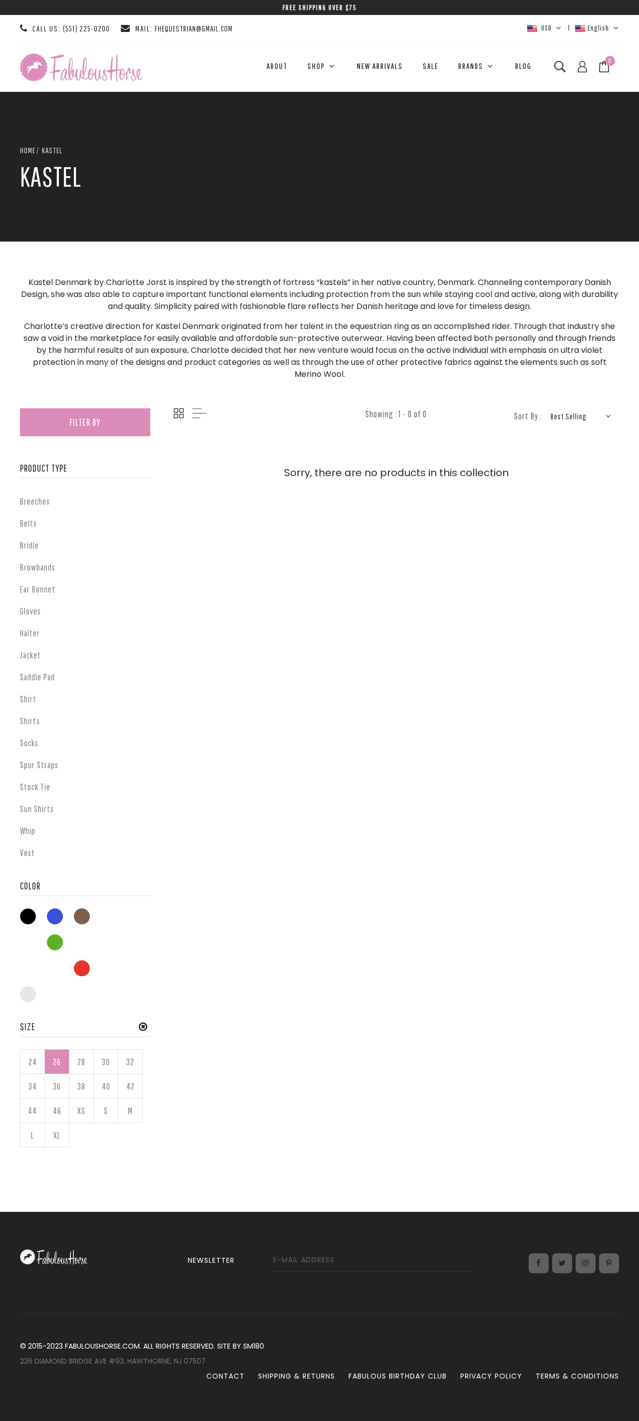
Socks (29, 743)
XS (81, 1111)
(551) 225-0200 (86, 28)
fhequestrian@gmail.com (194, 28)
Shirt (28, 699)
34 (32, 1086)
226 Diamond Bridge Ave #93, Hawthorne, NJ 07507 (113, 1361)
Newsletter (211, 1260)
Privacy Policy (491, 1376)
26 (57, 1062)
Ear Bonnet (37, 589)
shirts (30, 721)
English (598, 27)
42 (130, 1086)
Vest (27, 853)
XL (56, 1135)
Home (27, 150)
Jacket (30, 655)
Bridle (29, 545)
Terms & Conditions (577, 1376)
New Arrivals (380, 65)
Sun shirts (37, 809)
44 (32, 1111)
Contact (225, 1376)
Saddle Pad (37, 677)
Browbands (37, 567)
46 (57, 1111)
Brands (470, 65)
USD (546, 27)
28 (81, 1062)
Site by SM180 (240, 1346)
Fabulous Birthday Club (397, 1376)
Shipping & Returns (296, 1376)
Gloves (30, 611)
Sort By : (528, 416)
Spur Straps (39, 765)
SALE (430, 65)
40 (106, 1086)
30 (106, 1062)
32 (130, 1062)
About (277, 65)
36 (57, 1086)
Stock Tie (35, 787)
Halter (30, 633)
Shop (316, 65)
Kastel (52, 150)
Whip (27, 831)
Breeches (35, 501)
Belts (28, 523)
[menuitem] (277, 66)
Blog (523, 65)
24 (32, 1062)
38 (81, 1086)
